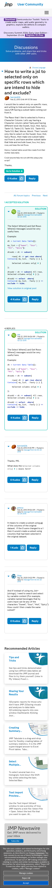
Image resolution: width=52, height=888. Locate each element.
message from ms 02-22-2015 (29, 451)
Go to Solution (13, 171)
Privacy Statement (37, 853)
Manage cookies (26, 873)
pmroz (20, 507)
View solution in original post (21, 288)
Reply (32, 178)
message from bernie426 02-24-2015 (29, 513)
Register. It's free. (35, 35)
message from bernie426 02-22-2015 (29, 216)
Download (10, 19)
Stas (19, 575)
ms (18, 211)
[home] (7, 4)
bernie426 (15, 97)
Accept (26, 883)
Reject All (26, 878)
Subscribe (15, 841)
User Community (30, 4)
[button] (2, 71)
